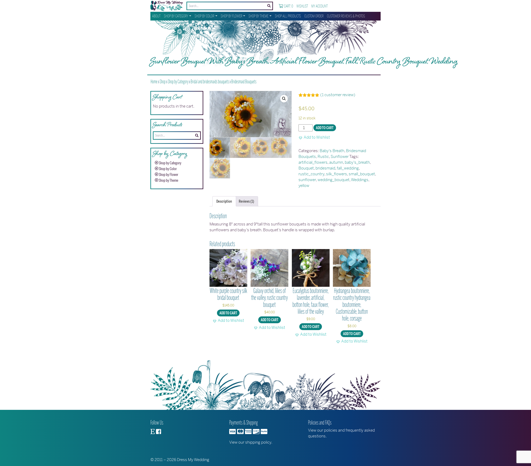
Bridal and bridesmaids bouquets (210, 81)
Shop (163, 81)
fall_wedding (348, 168)
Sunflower (340, 156)
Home (154, 81)
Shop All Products (288, 16)
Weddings (359, 179)
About (156, 16)
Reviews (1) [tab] (246, 201)
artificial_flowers (313, 162)
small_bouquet (362, 174)
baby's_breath (357, 162)
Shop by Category (176, 16)
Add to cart (325, 128)
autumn (336, 162)
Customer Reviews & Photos (346, 16)
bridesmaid (325, 168)
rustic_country (311, 174)
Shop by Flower (231, 16)
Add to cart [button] (228, 313)
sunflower (307, 179)
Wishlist (302, 6)
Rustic (323, 156)
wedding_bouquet (334, 179)
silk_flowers (336, 174)
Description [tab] (224, 201)
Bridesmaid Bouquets (243, 81)
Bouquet (306, 168)
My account (319, 6)
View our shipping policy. (250, 442)
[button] (284, 98)
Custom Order (314, 16)
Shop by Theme (258, 16)
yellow (303, 185)
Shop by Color (204, 16)
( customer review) (337, 94)
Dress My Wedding (193, 459)
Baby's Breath (332, 150)
